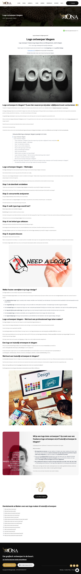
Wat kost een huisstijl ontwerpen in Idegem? (25, 158)
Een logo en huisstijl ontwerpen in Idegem (25, 156)
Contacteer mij (31, 50)
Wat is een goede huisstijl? (10, 529)
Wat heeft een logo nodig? (10, 511)
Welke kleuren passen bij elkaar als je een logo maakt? (16, 519)
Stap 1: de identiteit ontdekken (22, 144)
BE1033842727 (22, 569)
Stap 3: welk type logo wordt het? (23, 147)
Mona (24, 3)
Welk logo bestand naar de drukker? (12, 527)
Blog (62, 3)
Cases (36, 3)
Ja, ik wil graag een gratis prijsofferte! (15, 559)
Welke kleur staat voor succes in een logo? (14, 521)
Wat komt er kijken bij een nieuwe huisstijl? (14, 533)
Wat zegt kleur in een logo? (10, 509)
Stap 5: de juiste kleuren (20, 151)
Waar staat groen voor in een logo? (12, 515)
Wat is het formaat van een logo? (12, 525)
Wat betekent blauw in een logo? (12, 517)
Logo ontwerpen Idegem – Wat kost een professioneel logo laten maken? (32, 155)
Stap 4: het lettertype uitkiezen (22, 149)
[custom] (71, 565)
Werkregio (49, 3)
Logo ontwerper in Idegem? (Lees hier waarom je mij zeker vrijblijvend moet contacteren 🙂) (37, 140)
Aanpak (42, 3)
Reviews (56, 3)
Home (18, 3)
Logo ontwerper (9, 18)
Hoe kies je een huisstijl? (10, 531)
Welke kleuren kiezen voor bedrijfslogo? (13, 523)
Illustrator (21, 339)
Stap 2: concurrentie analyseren (22, 146)
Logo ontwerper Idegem (19, 136)
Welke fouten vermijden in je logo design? (25, 153)
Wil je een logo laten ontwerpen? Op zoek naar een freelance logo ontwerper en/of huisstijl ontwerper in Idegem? (41, 160)
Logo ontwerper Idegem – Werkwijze (23, 142)
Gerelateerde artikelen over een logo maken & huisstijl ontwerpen (30, 162)
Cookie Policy (67, 569)
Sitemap (61, 569)
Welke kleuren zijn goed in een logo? (12, 513)
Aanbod (30, 3)
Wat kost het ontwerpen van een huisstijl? (13, 535)
